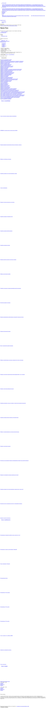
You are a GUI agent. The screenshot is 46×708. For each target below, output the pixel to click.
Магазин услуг (4, 11)
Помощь (15, 16)
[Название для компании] (23, 83)
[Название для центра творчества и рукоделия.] (23, 195)
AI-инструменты (26, 15)
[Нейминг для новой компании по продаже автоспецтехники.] (23, 424)
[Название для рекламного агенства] (23, 80)
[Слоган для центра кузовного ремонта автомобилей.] (23, 109)
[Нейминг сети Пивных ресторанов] (23, 152)
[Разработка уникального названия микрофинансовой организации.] (23, 281)
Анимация (37, 6)
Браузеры (32, 6)
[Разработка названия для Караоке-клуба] (23, 209)
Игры (35, 6)
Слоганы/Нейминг (11, 54)
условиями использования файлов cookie (22, 706)
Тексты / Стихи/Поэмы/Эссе (5, 519)
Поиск (3, 13)
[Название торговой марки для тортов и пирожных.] (23, 88)
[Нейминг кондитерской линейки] (23, 267)
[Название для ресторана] (23, 67)
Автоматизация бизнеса (22, 5)
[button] (2, 3)
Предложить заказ (3, 32)
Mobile (36, 5)
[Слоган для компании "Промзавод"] (23, 98)
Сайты (3, 4)
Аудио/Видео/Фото (29, 5)
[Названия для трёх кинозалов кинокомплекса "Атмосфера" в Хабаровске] (23, 61)
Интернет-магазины (42, 6)
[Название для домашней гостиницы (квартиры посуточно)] (23, 468)
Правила (1, 683)
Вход (3, 22)
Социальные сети (28, 6)
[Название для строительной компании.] (23, 77)
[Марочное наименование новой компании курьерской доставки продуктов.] (23, 310)
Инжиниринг (4, 6)
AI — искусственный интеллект (36, 4)
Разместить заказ (2, 20)
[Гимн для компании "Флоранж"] (23, 556)
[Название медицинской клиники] (23, 324)
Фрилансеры (8, 15)
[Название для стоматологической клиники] (23, 72)
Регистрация (4, 21)
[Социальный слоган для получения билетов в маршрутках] (23, 90)
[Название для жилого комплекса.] (23, 511)
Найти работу (4, 15)
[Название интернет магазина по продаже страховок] (23, 252)
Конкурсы (17, 15)
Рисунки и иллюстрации (6, 5)
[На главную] (1, 1)
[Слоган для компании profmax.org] (23, 64)
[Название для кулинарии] (23, 75)
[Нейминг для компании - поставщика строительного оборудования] (23, 69)
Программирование (27, 4)
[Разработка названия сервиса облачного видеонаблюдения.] (23, 410)
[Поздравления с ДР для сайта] (23, 600)
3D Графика (33, 5)
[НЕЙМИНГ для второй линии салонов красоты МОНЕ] (23, 123)
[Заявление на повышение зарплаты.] (23, 643)
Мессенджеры (23, 6)
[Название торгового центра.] (23, 85)
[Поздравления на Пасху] (23, 571)
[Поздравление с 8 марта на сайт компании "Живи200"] (23, 542)
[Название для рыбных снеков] (23, 62)
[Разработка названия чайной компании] (23, 224)
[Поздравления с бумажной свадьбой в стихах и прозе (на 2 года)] (23, 528)
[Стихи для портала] (23, 657)
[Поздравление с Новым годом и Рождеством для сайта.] (23, 78)
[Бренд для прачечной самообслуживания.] (23, 338)
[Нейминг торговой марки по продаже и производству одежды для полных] (23, 353)
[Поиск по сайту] (3, 18)
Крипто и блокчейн (18, 6)
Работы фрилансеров (36, 15)
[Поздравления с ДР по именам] (23, 585)
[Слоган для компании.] (23, 82)
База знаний (11, 16)
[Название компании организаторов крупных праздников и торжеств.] (23, 137)
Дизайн (5, 4)
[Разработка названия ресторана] (23, 238)
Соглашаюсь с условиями (4, 707)
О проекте (2, 687)
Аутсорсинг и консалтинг (14, 5)
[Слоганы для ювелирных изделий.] (23, 59)
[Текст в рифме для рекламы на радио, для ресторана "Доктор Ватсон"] (23, 93)
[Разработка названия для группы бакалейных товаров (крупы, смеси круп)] (23, 482)
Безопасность (2, 684)
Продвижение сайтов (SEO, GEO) (12, 4)
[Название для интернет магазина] (23, 439)
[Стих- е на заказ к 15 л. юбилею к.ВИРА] (23, 628)
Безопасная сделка (42, 15)
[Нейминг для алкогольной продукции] (23, 70)
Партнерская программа (6, 16)
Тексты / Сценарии (4, 666)
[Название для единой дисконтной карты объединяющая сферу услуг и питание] (23, 367)
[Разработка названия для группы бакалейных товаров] (23, 166)
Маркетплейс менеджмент (10, 6)
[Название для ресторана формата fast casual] (23, 381)
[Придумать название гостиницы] (23, 295)
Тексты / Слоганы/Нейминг (5, 100)
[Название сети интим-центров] (23, 674)
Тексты (42, 4)
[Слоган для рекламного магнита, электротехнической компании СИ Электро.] (23, 91)
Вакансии (3, 12)
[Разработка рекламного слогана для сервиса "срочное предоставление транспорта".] (23, 396)
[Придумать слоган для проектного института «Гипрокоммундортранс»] (23, 496)
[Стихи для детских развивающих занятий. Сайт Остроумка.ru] (23, 96)
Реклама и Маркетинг (20, 4)
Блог (31, 15)
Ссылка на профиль (4, 31)
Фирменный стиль (40, 5)
